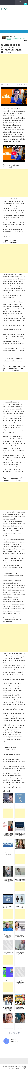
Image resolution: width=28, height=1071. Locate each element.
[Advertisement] (14, 22)
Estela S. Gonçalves (14, 1040)
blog (10, 84)
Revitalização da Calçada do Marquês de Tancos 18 (15, 39)
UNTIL (6, 9)
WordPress (11, 1067)
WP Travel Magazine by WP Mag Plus (18, 1067)
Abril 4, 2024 (5, 84)
